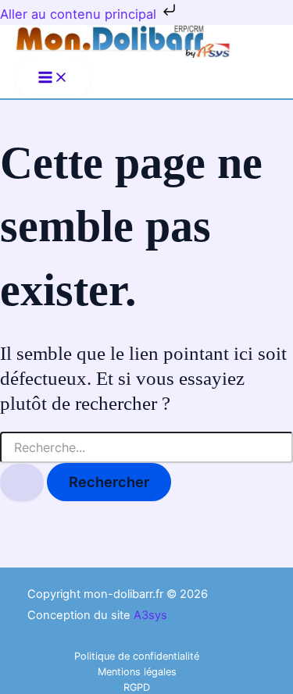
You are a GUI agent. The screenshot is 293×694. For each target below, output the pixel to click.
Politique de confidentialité (136, 656)
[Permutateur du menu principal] (53, 78)
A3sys (150, 615)
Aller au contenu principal (80, 14)
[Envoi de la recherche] (22, 482)
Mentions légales (137, 672)
